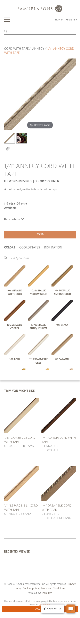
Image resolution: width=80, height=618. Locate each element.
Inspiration (53, 247)
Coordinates (29, 247)
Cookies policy (31, 588)
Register (71, 19)
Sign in (59, 19)
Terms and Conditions (52, 588)
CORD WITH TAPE (16, 48)
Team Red (46, 593)
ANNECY (38, 48)
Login (40, 234)
